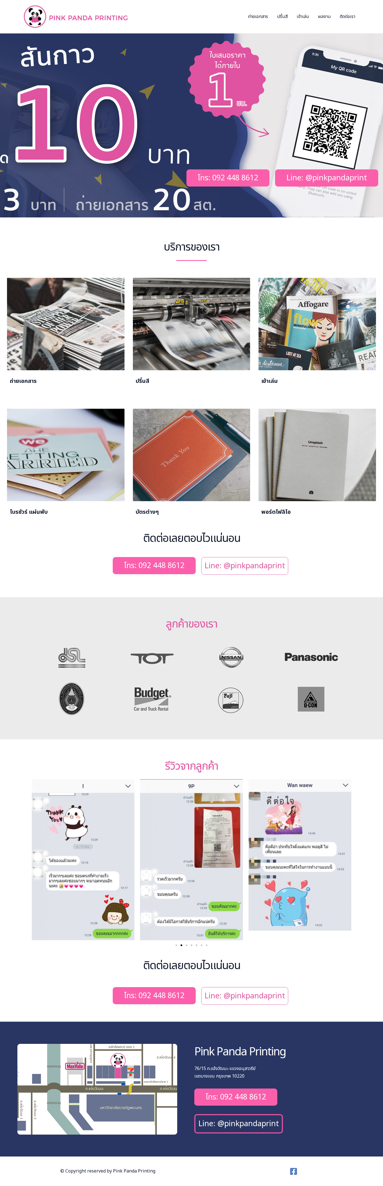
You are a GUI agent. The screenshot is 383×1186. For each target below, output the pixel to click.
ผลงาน (324, 16)
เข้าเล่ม (303, 16)
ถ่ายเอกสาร (258, 16)
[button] (176, 945)
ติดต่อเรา (347, 16)
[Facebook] (293, 1171)
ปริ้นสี (282, 16)
